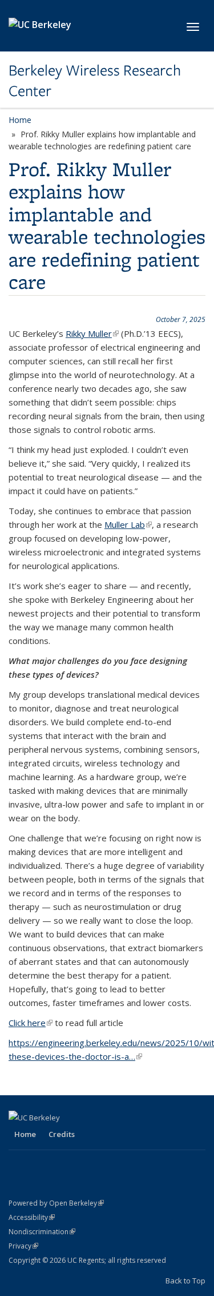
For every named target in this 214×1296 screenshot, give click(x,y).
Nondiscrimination (42, 1232)
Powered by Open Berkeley (56, 1203)
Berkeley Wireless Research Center (95, 81)
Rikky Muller (92, 333)
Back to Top (185, 1280)
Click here (31, 1022)
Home (20, 119)
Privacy (23, 1246)
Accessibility (32, 1217)
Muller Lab (128, 524)
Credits (62, 1134)
